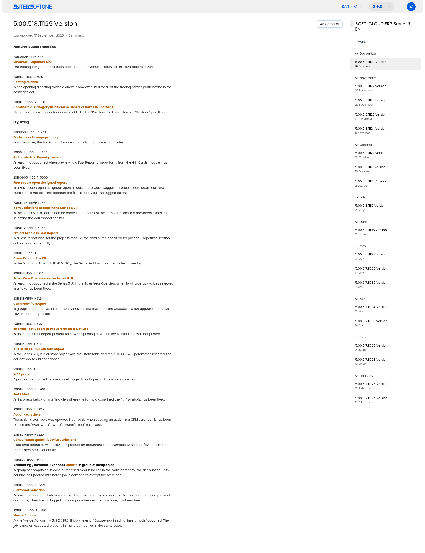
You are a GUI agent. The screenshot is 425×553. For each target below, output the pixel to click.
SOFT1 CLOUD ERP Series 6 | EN (384, 26)
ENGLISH (379, 6)
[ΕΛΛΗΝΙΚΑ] (361, 6)
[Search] (411, 6)
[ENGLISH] (388, 6)
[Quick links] (32, 6)
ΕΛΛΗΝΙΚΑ (349, 6)
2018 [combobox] (361, 42)
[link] (385, 64)
